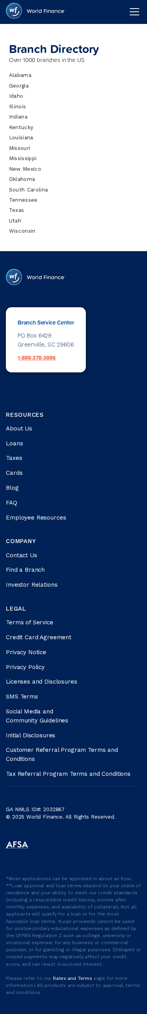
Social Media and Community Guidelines (37, 716)
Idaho (16, 96)
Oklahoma (22, 179)
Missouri (20, 148)
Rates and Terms (73, 978)
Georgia (19, 86)
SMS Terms (22, 696)
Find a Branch (25, 569)
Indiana (18, 117)
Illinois (17, 106)
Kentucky (21, 127)
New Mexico (25, 169)
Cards (14, 472)
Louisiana (21, 137)
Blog (12, 487)
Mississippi (23, 158)
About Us (19, 428)
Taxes (14, 457)
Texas (16, 210)
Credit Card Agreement (38, 637)
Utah (15, 221)
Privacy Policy (25, 667)
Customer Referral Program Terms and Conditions (62, 754)
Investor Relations (31, 584)
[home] (35, 12)
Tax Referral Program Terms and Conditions (68, 773)
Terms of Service (29, 622)
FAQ (11, 502)
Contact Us (21, 555)
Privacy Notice (26, 652)
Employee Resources (36, 517)
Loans (14, 443)
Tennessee (23, 200)
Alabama (20, 75)
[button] (133, 11)
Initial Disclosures (30, 735)
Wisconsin (22, 231)
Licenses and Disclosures (41, 681)
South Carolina (28, 190)
